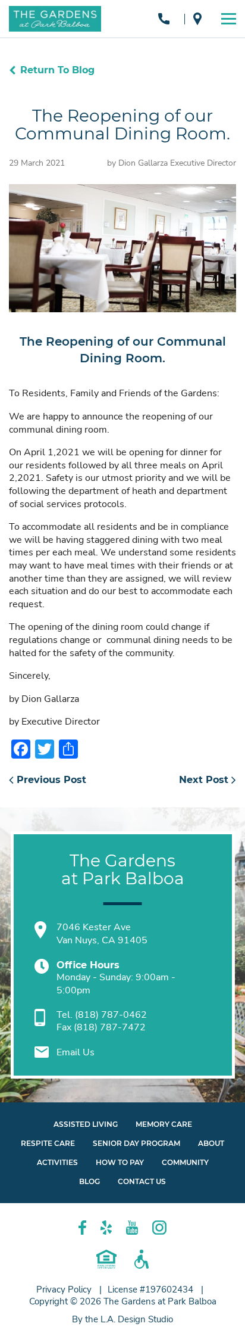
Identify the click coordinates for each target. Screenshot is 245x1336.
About (211, 1143)
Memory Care (164, 1124)
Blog (89, 1181)
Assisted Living (86, 1124)
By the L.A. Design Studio (122, 1319)
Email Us (75, 1052)
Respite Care (48, 1143)
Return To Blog (57, 70)
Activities (57, 1162)
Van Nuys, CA (200, 19)
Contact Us (142, 1181)
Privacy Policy (64, 1289)
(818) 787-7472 (110, 1027)
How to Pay (120, 1162)
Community (185, 1162)
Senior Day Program (136, 1143)
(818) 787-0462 (166, 19)
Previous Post (50, 779)
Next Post (205, 779)
